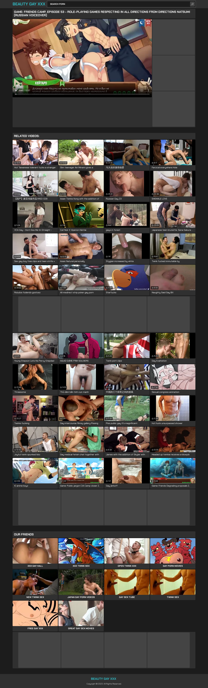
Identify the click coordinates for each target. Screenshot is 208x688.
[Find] (192, 4)
